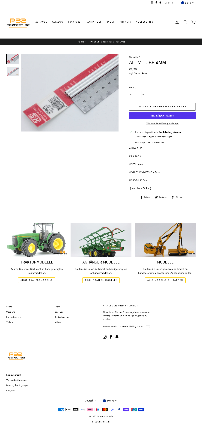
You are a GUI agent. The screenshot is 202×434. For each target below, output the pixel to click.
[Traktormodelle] (36, 240)
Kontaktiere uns (13, 317)
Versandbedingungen (16, 380)
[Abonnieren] (148, 327)
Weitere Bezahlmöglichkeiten (162, 123)
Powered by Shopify (101, 421)
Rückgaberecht (13, 374)
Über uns (10, 311)
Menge (134, 87)
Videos (9, 322)
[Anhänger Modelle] (101, 240)
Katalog (57, 21)
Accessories (144, 21)
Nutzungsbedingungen (17, 385)
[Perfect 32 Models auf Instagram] (105, 337)
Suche (9, 306)
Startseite (133, 57)
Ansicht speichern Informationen (149, 142)
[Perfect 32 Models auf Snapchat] (117, 337)
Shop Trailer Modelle (101, 280)
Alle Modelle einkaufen (165, 280)
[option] (101, 42)
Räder (111, 21)
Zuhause (41, 21)
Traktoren (75, 21)
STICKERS (125, 21)
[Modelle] (165, 240)
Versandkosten (141, 73)
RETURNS (11, 390)
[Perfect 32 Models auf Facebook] (111, 337)
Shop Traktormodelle (37, 280)
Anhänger (94, 21)
